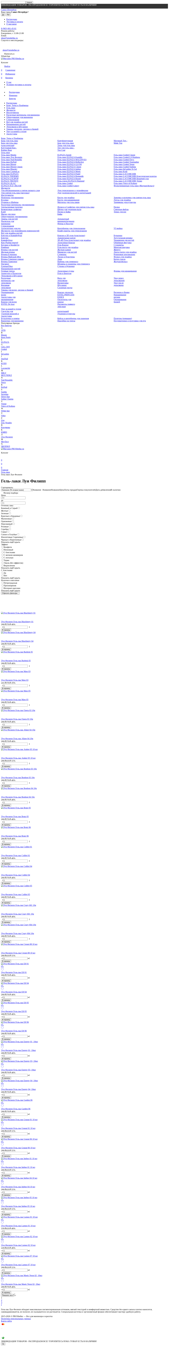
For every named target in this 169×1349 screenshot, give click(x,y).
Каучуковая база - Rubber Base (9, 149)
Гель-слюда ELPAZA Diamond (70, 181)
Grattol (4, 349)
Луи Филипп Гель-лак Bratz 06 (15, 836)
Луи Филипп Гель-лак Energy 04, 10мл (18, 1089)
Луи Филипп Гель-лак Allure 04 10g (17, 738)
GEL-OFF (5, 347)
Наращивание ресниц (120, 296)
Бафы (59, 214)
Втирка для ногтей (9, 250)
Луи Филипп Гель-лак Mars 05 (14, 699)
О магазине (11, 24)
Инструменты (12, 112)
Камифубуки (7, 240)
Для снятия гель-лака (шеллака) (15, 193)
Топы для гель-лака (66, 145)
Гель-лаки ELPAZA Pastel (68, 174)
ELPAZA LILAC (8, 183)
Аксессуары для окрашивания (8, 298)
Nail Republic (7, 380)
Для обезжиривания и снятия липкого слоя (20, 190)
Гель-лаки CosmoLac (10, 171)
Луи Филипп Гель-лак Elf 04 (14, 992)
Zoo (2, 420)
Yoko (3, 415)
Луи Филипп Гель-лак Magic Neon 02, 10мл (20, 1284)
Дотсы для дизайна (122, 200)
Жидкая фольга (120, 261)
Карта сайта (6, 1321)
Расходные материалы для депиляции (7, 280)
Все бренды (6, 325)
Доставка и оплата (14, 22)
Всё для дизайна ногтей (17, 122)
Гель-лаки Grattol (65, 183)
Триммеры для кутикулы (125, 202)
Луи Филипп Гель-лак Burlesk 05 (16, 660)
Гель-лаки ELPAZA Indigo (69, 169)
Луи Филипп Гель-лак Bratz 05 (15, 816)
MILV (3, 373)
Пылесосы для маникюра (7, 222)
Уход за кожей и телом (16, 131)
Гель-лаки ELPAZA (10, 174)
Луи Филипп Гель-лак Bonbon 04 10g (18, 797)
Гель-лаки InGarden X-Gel (125, 169)
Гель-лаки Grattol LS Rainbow (127, 157)
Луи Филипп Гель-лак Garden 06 (15, 1109)
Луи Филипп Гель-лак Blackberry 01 (17, 622)
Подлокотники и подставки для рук (130, 321)
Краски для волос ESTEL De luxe (9, 303)
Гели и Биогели (64, 273)
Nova (3, 382)
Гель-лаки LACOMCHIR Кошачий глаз (131, 178)
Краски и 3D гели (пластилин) (71, 235)
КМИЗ (4, 432)
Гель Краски (63, 245)
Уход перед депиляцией (119, 279)
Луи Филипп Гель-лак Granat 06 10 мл (18, 1148)
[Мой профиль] (2, 456)
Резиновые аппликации (124, 254)
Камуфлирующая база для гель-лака (65, 142)
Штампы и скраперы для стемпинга (73, 264)
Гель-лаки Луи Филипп (11, 157)
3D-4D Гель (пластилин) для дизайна (74, 240)
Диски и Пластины (66, 257)
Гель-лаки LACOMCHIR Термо (128, 181)
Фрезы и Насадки (65, 224)
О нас (8, 82)
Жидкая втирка (8, 252)
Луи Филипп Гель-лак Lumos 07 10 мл (18, 1265)
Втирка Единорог (9, 254)
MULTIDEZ (6, 375)
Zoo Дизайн (6, 423)
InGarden (5, 354)
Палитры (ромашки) (123, 318)
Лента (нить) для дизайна (125, 252)
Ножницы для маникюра (12, 197)
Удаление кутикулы (66, 314)
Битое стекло (119, 259)
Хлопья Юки (7, 266)
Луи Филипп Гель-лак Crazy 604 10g (17, 933)
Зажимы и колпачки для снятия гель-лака (132, 197)
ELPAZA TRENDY (9, 181)
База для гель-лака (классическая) (9, 144)
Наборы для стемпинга (67, 261)
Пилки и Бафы (64, 212)
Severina (4, 394)
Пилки (117, 207)
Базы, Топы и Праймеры (17, 105)
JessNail (4, 359)
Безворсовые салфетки (11, 209)
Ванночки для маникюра (12, 321)
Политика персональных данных (16, 1319)
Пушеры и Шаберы (9, 202)
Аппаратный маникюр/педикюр (65, 220)
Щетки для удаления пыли (69, 209)
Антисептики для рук (11, 228)
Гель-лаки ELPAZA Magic (69, 171)
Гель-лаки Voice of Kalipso (125, 183)
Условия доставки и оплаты (18, 84)
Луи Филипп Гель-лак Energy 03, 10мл (18, 1070)
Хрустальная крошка (123, 238)
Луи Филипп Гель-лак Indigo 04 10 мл (18, 1187)
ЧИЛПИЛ (5, 446)
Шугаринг (62, 285)
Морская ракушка (122, 247)
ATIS (3, 330)
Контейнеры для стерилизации (71, 228)
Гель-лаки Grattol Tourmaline (126, 162)
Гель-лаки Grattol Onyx (124, 160)
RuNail (4, 387)
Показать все (7, 1295)
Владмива (5, 427)
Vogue (3, 404)
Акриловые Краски (66, 242)
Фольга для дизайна (123, 257)
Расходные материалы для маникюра (23, 115)
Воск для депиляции (62, 279)
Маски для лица (8, 214)
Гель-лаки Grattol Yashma (125, 167)
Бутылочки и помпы (10, 318)
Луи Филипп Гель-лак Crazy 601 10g (17, 914)
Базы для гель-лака (9, 141)
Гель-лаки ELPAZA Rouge (69, 178)
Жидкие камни (64, 250)
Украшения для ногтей (124, 240)
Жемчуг (117, 250)
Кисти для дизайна (65, 197)
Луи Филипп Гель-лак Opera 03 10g (17, 719)
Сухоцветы (119, 245)
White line (5, 411)
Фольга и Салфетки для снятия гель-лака (75, 207)
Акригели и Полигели (11, 273)
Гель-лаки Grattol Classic (124, 155)
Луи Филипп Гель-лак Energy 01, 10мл (18, 1050)
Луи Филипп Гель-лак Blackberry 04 (17, 641)
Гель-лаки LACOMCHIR (125, 174)
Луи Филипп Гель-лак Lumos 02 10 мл (18, 1245)
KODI (3, 363)
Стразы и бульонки (66, 266)
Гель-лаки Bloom (8, 164)
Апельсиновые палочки (12, 207)
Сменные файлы (121, 209)
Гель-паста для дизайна (67, 247)
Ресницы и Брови (122, 292)
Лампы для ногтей (9, 219)
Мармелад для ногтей (67, 252)
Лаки (59, 259)
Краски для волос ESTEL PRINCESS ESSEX (65, 294)
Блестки (4, 238)
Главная (4, 470)
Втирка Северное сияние (12, 259)
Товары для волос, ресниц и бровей (22, 129)
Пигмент (5, 264)
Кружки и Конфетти (10, 245)
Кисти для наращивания (68, 200)
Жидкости (10, 110)
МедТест (5, 442)
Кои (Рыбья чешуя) (9, 242)
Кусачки (4, 200)
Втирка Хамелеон (9, 261)
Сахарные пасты (64, 287)
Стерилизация (12, 119)
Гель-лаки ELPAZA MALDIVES (71, 160)
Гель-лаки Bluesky (9, 169)
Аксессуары (11, 134)
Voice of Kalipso (8, 406)
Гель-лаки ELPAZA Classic (69, 167)
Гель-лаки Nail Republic (11, 160)
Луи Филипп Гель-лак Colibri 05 (15, 894)
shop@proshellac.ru (9, 38)
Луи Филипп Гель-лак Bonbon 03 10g (18, 777)
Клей (3, 212)
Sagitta (4, 392)
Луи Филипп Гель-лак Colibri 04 (15, 875)
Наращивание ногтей (16, 124)
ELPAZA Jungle (64, 155)
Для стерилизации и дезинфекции (72, 190)
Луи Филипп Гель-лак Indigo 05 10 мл (18, 1206)
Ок (3, 1344)
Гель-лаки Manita (8, 155)
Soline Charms (7, 399)
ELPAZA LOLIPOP (9, 178)
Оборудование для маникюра (19, 117)
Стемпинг (62, 254)
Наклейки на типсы (66, 321)
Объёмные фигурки (123, 242)
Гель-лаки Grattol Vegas (124, 164)
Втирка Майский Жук (11, 257)
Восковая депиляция (6, 286)
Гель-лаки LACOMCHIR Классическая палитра (135, 176)
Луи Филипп (7, 437)
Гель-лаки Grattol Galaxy (68, 186)
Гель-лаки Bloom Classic (12, 167)
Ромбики (5, 247)
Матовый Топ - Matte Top (120, 142)
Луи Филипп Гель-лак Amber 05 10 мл (18, 758)
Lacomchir (5, 368)
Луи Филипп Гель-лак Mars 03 (14, 680)
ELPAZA (5, 342)
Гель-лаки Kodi (120, 171)
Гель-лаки (10, 108)
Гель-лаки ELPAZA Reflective (70, 162)
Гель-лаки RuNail (9, 162)
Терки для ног (120, 212)
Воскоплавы (63, 283)
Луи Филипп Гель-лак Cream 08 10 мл (18, 953)
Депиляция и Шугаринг (17, 127)
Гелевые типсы (8, 271)
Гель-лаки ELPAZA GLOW (69, 164)
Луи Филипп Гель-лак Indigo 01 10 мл (18, 1167)
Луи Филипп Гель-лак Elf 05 (14, 1011)
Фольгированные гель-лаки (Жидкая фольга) (134, 186)
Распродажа (11, 19)
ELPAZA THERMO (10, 176)
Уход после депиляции (119, 284)
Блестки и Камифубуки (11, 235)
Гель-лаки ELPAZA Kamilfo (69, 157)
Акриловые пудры (65, 271)
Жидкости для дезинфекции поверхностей (20, 231)
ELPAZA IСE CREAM (11, 186)
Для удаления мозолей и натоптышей (74, 193)
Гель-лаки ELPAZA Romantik (70, 176)
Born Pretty (6, 337)
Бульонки (118, 235)
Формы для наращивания (125, 271)
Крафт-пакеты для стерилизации (72, 231)
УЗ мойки (118, 228)
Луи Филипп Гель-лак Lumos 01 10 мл (18, 1226)
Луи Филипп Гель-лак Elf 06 (14, 1031)
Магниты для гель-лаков (68, 202)
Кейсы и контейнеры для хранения (73, 318)
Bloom (4, 335)
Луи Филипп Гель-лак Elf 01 (14, 972)
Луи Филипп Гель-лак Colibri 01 (15, 855)
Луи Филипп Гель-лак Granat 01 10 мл (18, 1128)
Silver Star (5, 397)
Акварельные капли (66, 238)
